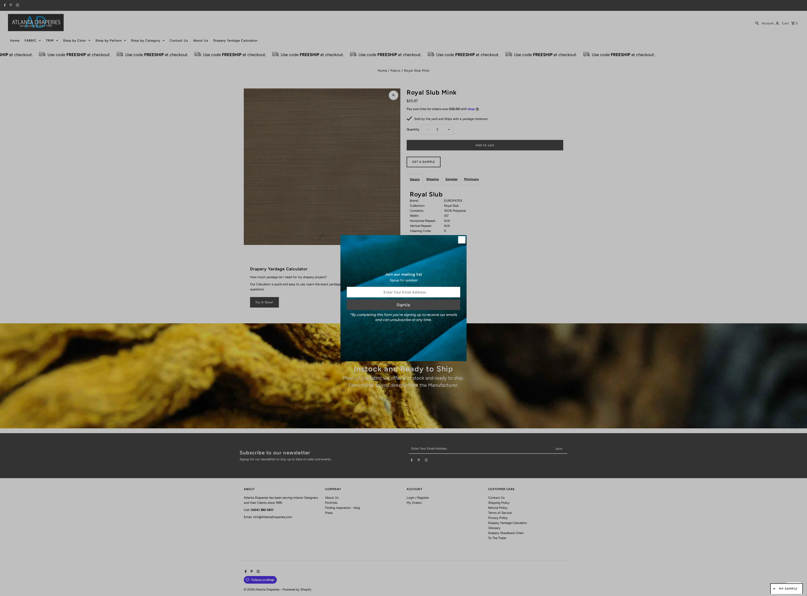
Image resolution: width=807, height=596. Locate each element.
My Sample (788, 589)
